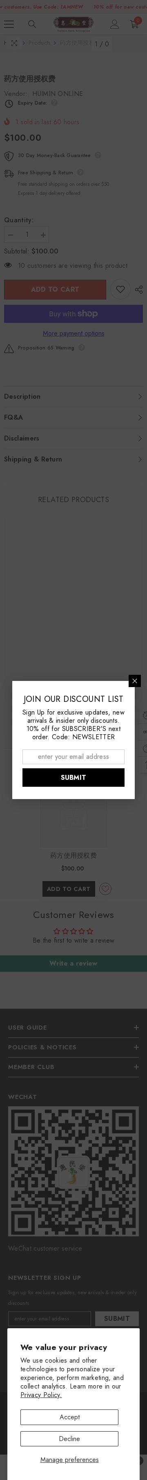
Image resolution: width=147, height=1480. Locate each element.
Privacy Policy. (41, 1395)
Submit (74, 777)
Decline (69, 1438)
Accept (70, 1417)
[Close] (135, 681)
